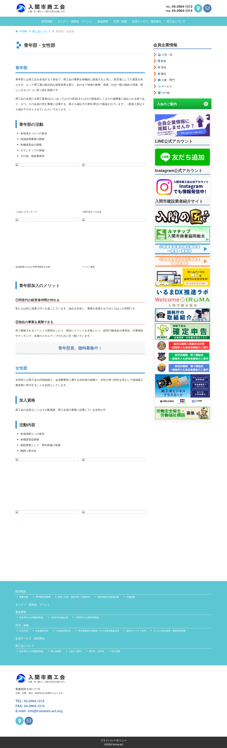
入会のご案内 (167, 103)
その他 (166, 92)
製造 (163, 67)
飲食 (163, 61)
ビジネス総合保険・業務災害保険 (169, 630)
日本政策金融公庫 (59, 617)
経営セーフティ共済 (136, 630)
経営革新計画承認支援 (108, 596)
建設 (163, 73)
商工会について (176, 21)
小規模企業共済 (63, 630)
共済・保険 (120, 21)
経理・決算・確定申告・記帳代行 (74, 596)
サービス (166, 86)
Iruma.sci (118, 744)
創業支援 (23, 596)
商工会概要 (56, 651)
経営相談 (47, 21)
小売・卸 (167, 54)
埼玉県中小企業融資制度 (31, 617)
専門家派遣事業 (43, 596)
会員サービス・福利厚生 (146, 21)
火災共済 (23, 630)
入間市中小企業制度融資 (87, 617)
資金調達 (103, 21)
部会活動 (115, 651)
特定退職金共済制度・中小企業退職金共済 (98, 630)
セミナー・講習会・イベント (75, 21)
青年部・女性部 (96, 651)
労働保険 (130, 596)
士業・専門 (168, 80)
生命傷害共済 (41, 630)
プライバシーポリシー (113, 740)
